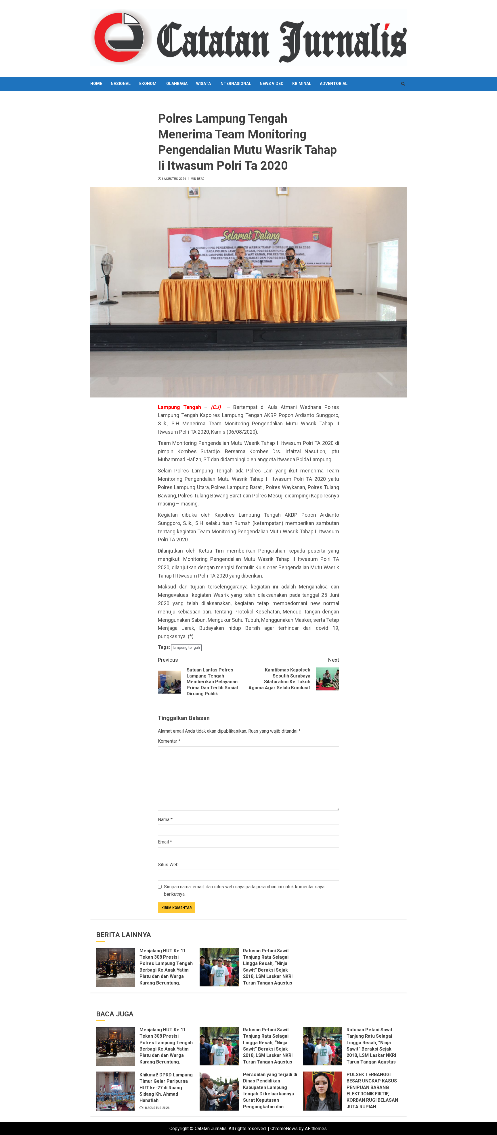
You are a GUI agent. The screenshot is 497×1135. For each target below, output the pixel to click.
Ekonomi (148, 83)
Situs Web (168, 864)
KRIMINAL (301, 83)
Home (96, 83)
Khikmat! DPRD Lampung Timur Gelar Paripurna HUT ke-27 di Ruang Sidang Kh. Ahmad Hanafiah (166, 1087)
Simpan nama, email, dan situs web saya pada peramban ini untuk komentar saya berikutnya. (244, 890)
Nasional (121, 83)
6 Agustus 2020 (174, 178)
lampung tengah (186, 647)
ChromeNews (284, 1128)
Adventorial (333, 83)
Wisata (203, 83)
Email (165, 842)
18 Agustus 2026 (156, 1107)
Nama (165, 819)
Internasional (235, 83)
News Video (272, 83)
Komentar (169, 741)
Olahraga (177, 83)
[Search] (403, 83)
